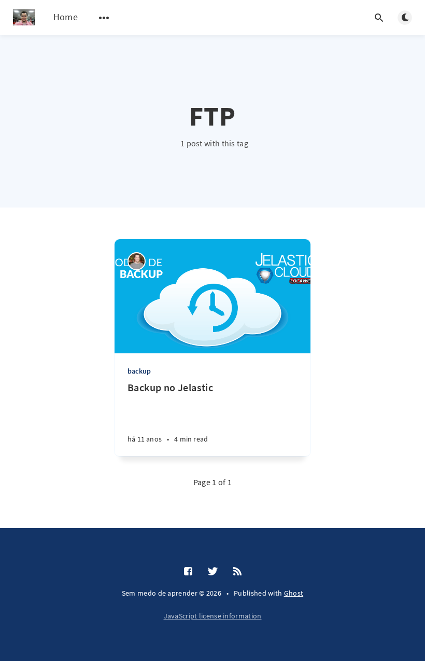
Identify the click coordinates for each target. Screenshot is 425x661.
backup (139, 371)
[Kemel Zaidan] (137, 261)
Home (65, 17)
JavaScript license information (213, 616)
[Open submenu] (104, 17)
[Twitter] (213, 571)
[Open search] (379, 17)
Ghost (294, 593)
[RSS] (237, 571)
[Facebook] (188, 571)
